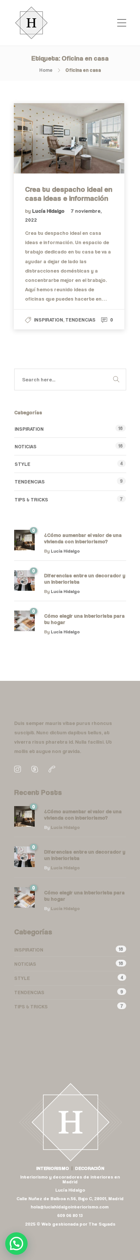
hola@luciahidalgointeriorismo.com (70, 1207)
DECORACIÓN (89, 1168)
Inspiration (48, 320)
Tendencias (80, 320)
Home (46, 70)
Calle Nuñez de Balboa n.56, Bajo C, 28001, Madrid (70, 1198)
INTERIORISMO (52, 1168)
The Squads (101, 1224)
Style (22, 464)
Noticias (26, 446)
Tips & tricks (31, 500)
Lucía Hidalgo (49, 211)
